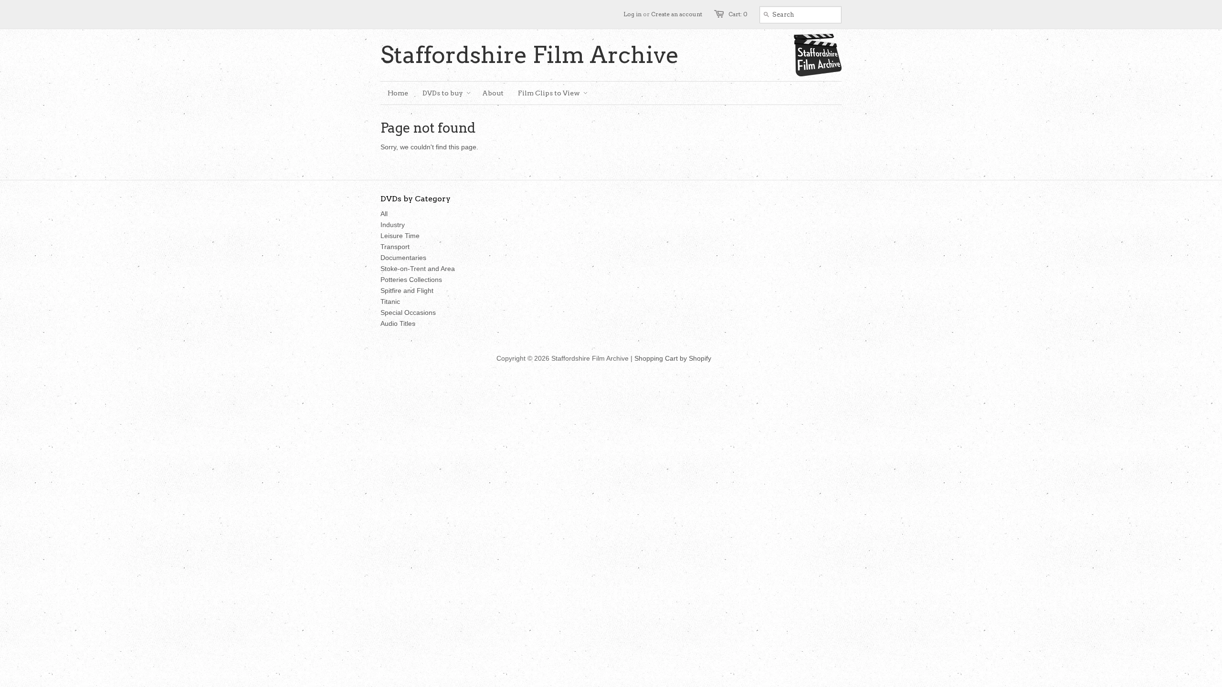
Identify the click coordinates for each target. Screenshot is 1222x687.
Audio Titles (397, 323)
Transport (395, 246)
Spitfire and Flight (406, 290)
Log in (632, 14)
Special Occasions (408, 312)
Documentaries (403, 257)
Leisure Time (400, 235)
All (384, 214)
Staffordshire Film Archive (529, 54)
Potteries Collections (411, 279)
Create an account (676, 14)
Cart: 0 (738, 14)
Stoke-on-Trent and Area (417, 268)
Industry (392, 225)
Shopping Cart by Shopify (672, 358)
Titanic (390, 301)
